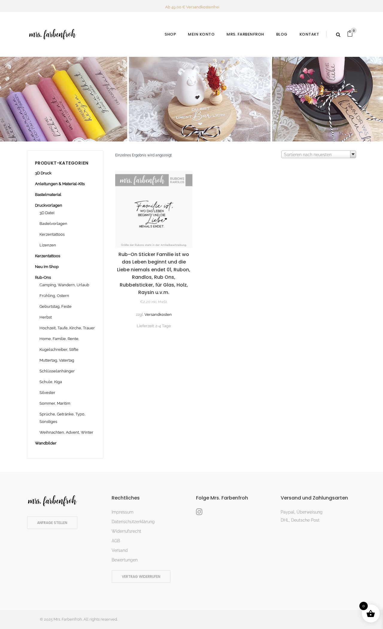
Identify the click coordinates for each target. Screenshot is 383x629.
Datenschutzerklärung (133, 521)
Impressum (122, 512)
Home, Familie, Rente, (59, 338)
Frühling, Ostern (54, 295)
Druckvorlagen (48, 205)
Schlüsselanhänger (57, 371)
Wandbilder (46, 443)
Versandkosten (158, 314)
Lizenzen (47, 245)
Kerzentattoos (52, 234)
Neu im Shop (47, 266)
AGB (116, 540)
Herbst (45, 317)
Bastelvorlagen (53, 223)
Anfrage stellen (52, 522)
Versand (120, 550)
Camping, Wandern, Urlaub (64, 285)
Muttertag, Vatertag (56, 360)
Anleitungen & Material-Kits (60, 184)
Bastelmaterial (48, 194)
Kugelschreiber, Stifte (58, 349)
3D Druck (43, 173)
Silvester (47, 392)
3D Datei (46, 213)
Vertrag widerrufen (141, 576)
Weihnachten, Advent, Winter (66, 432)
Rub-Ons (43, 277)
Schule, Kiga (50, 382)
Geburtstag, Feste (55, 306)
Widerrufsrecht (126, 531)
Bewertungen (125, 560)
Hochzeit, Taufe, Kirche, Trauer (67, 328)
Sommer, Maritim (54, 403)
